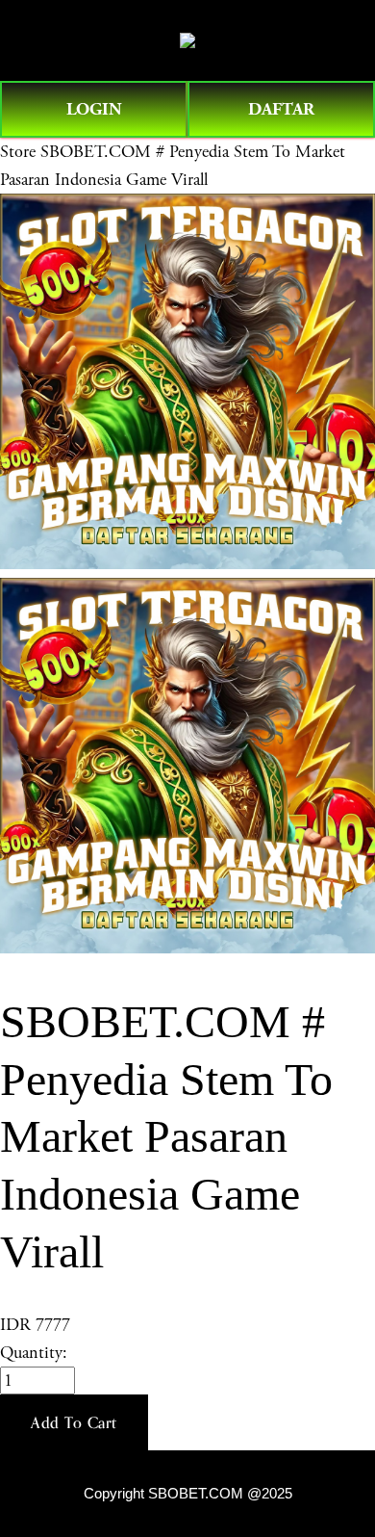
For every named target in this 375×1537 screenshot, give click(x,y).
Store (18, 152)
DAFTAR (281, 109)
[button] (74, 1422)
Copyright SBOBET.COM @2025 (188, 1493)
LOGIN (94, 109)
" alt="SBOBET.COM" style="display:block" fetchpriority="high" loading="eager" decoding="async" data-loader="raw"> (187, 40)
